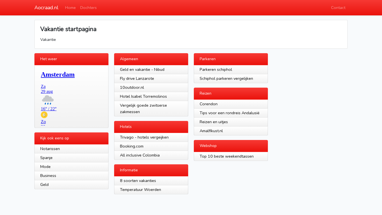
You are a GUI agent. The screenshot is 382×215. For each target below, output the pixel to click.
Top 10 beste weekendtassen (227, 156)
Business (48, 175)
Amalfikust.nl (211, 131)
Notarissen (50, 148)
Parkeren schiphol (216, 69)
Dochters (88, 7)
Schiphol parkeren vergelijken (226, 78)
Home (70, 7)
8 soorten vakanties (138, 180)
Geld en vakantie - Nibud (142, 69)
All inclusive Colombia (140, 155)
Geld (44, 184)
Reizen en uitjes (214, 122)
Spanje (46, 157)
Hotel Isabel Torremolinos (143, 96)
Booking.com (131, 146)
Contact (338, 7)
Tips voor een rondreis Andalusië (230, 113)
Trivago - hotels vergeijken (144, 137)
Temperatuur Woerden (140, 189)
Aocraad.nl (46, 7)
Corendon (209, 104)
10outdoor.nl (132, 87)
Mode (45, 166)
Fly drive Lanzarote (137, 78)
